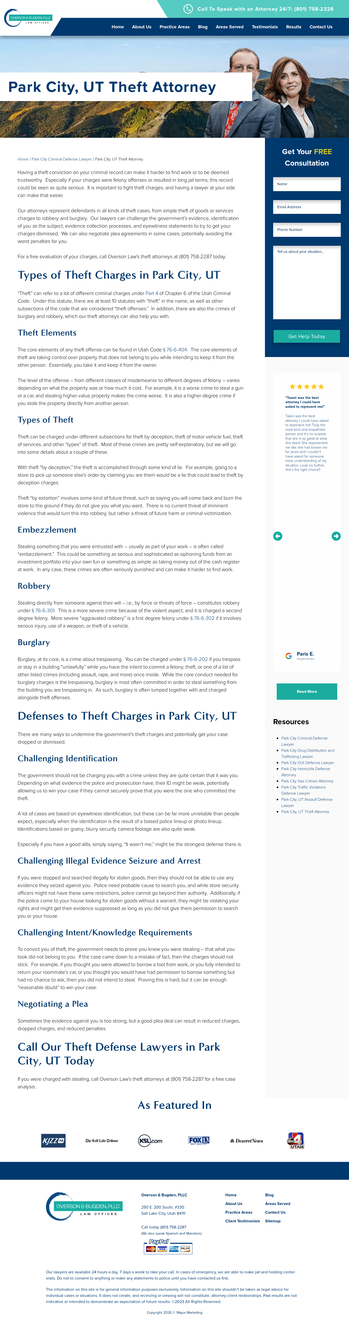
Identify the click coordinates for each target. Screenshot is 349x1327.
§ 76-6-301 (43, 610)
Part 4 (152, 293)
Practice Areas (175, 26)
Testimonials (265, 26)
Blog (203, 26)
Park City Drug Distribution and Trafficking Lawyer (307, 753)
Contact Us (321, 26)
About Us (142, 26)
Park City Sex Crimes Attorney (307, 781)
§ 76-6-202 (195, 659)
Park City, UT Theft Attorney (305, 812)
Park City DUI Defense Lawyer (307, 763)
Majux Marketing (189, 1312)
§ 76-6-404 (175, 349)
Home (118, 26)
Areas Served (230, 26)
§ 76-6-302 (202, 618)
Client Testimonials (242, 1221)
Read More (307, 691)
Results (293, 26)
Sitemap (273, 1221)
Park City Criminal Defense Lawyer (62, 159)
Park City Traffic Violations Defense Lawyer (303, 790)
